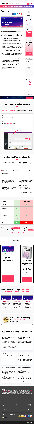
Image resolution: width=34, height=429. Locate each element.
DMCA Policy (30, 408)
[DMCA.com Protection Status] (4, 417)
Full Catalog (3, 405)
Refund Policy (30, 405)
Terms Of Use (30, 403)
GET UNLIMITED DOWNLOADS (29, 53)
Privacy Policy (30, 404)
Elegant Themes (29, 24)
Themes (3, 404)
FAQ (16, 404)
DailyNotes (28, 301)
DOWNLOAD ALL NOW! (28, 6)
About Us (17, 405)
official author (5, 165)
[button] (13, 14)
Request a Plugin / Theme (5, 408)
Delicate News (6, 301)
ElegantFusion (17, 301)
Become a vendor (4, 409)
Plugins (3, 403)
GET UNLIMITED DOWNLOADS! (27, 279)
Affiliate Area (18, 408)
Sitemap (29, 409)
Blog (16, 403)
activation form (5, 379)
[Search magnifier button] (28, 4)
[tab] (9, 110)
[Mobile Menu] (33, 3)
